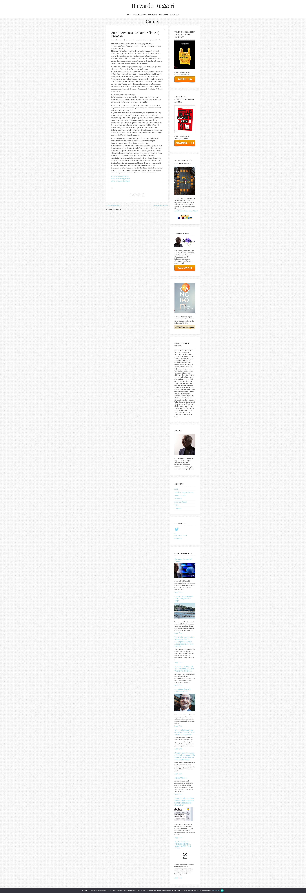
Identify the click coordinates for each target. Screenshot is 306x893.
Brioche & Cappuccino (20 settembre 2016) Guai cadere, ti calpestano (184, 732)
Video (176, 505)
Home (129, 15)
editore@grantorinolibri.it (120, 181)
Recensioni (163, 15)
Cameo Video (174, 15)
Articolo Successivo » (161, 205)
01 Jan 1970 (178, 538)
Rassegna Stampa (180, 502)
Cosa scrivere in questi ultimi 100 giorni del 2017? (183, 598)
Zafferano (177, 508)
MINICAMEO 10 (180, 778)
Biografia (136, 15)
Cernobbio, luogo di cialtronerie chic (182, 690)
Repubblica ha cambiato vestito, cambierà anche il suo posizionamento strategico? (184, 801)
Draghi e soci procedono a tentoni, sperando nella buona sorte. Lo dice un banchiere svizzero (184, 756)
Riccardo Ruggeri (153, 5)
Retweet (180, 535)
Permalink (154, 40)
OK (222, 890)
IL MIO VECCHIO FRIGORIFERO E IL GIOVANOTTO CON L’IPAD (182, 845)
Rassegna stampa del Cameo (183, 560)
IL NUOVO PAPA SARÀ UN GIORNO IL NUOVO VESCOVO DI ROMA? (184, 668)
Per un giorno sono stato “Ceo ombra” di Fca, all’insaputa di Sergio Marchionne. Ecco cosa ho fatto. (184, 641)
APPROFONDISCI (216, 890)
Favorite (185, 535)
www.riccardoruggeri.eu (120, 176)
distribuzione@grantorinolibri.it (186, 211)
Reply (175, 535)
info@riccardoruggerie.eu (120, 179)
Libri (144, 15)
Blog (140, 40)
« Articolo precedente (113, 205)
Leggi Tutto (178, 592)
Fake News (178, 499)
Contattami (152, 15)
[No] (304, 890)
